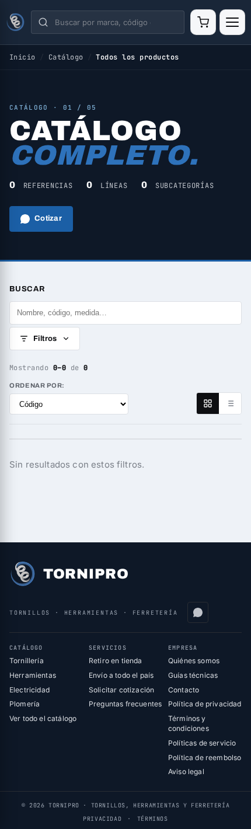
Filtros (45, 339)
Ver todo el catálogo (42, 718)
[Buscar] (43, 22)
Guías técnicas (193, 675)
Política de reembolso (204, 757)
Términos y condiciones (188, 723)
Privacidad (102, 819)
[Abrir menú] (232, 22)
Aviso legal (186, 771)
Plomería (24, 703)
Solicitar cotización (121, 689)
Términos (152, 819)
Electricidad (29, 689)
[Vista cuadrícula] (208, 403)
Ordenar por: (37, 385)
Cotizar (48, 218)
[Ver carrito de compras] (203, 22)
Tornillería (26, 660)
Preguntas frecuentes (125, 703)
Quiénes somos (193, 660)
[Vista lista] (230, 403)
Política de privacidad (205, 703)
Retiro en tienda (115, 660)
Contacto (183, 689)
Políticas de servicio (202, 743)
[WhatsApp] (197, 612)
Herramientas (32, 675)
